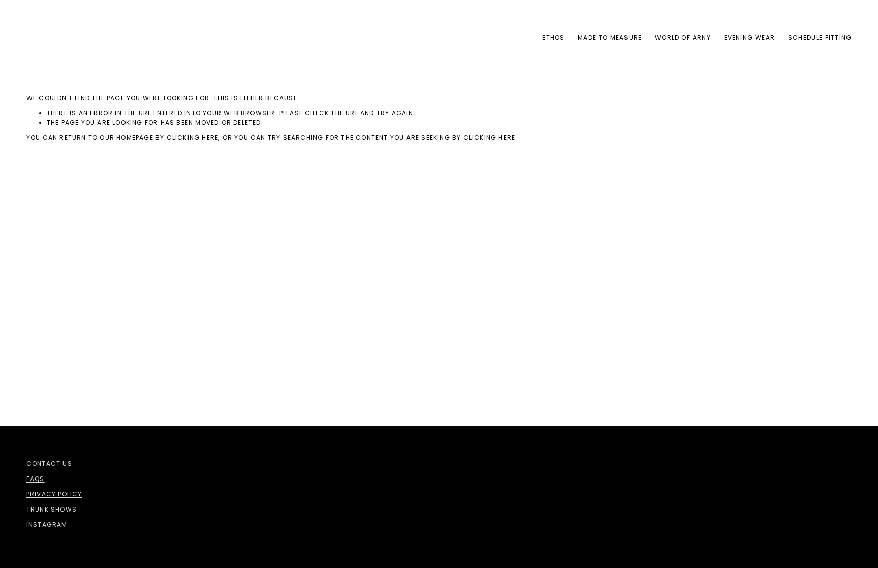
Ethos (553, 37)
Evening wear (749, 37)
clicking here (193, 137)
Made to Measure (610, 37)
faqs (35, 478)
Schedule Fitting (820, 37)
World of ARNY (683, 37)
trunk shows (51, 509)
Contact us (49, 463)
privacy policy (54, 494)
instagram (47, 524)
